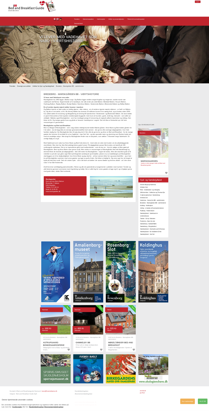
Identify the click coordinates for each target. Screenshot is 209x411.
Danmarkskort (78, 23)
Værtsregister (101, 19)
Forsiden (77, 19)
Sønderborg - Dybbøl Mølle (148, 224)
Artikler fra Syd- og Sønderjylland (43, 86)
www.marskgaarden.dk (53, 191)
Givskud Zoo (144, 197)
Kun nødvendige (187, 401)
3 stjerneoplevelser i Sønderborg (150, 195)
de (60, 19)
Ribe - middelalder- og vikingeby (150, 190)
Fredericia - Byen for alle (147, 221)
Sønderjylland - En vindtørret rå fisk (150, 231)
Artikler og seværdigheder (116, 19)
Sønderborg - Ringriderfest (148, 226)
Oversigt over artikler (24, 86)
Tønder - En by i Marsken (147, 218)
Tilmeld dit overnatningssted (135, 19)
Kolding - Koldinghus (146, 205)
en (57, 19)
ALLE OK (203, 401)
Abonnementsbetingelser (83, 394)
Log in (197, 1)
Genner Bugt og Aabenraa (148, 184)
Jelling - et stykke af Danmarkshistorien (152, 208)
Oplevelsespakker (88, 19)
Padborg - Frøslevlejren (147, 210)
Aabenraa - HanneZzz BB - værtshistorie (152, 200)
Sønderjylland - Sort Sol (147, 234)
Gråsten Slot (144, 187)
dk (54, 19)
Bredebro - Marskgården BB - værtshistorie (153, 203)
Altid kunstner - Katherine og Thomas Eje (152, 192)
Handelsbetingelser (81, 391)
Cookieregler (17, 407)
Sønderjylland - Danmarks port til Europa (152, 229)
